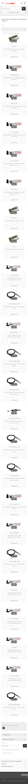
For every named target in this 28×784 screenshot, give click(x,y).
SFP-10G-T (14, 218)
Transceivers (7, 735)
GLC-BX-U (14, 647)
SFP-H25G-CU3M (14, 475)
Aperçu (15, 41)
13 (13, 728)
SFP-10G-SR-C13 (14, 504)
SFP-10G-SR (14, 103)
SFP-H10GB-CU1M (14, 447)
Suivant (16, 728)
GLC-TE (14, 46)
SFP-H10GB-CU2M (14, 361)
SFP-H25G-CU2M (14, 390)
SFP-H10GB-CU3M (14, 304)
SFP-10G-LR (14, 189)
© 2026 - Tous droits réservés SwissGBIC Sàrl (14, 781)
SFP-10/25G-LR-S (14, 75)
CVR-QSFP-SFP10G (14, 418)
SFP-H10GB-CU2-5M (14, 704)
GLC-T (14, 246)
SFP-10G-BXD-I (14, 275)
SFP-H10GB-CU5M (14, 561)
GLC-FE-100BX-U (14, 676)
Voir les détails (12, 41)
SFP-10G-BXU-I (14, 332)
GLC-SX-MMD (14, 132)
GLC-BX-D (14, 590)
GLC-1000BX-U (14, 619)
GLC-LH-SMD (14, 161)
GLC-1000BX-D (14, 533)
